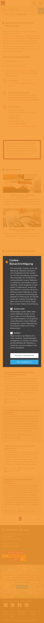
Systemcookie (19, 309)
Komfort (17, 333)
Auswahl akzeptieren (24, 355)
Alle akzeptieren (24, 362)
